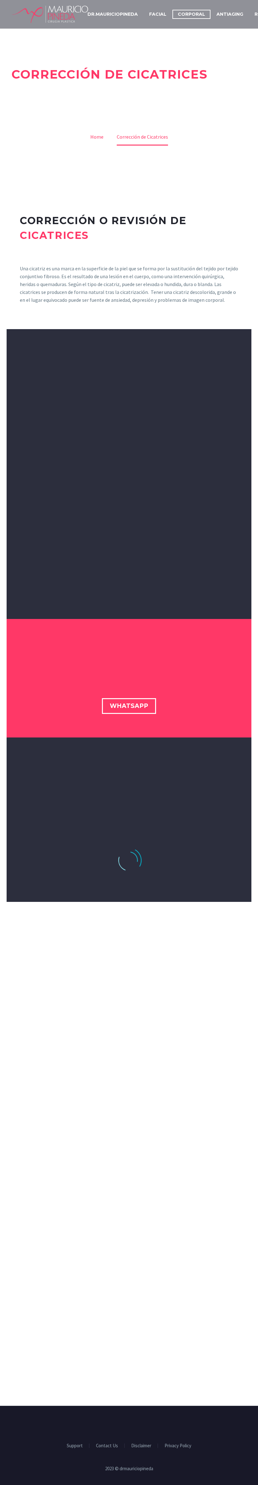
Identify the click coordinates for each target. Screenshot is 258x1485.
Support (75, 1446)
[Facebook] (120, 1423)
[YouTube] (137, 1423)
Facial (157, 14)
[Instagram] (129, 1423)
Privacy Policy (178, 1446)
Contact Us (107, 1446)
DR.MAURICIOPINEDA (112, 14)
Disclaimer (141, 1446)
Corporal (191, 14)
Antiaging (229, 14)
